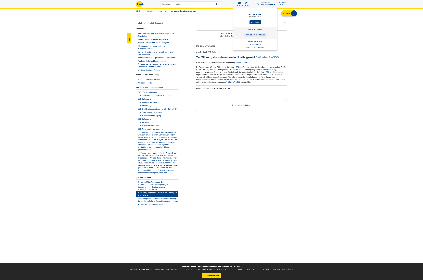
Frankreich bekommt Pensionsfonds (152, 61)
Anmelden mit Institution (255, 35)
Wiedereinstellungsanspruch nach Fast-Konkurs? (157, 58)
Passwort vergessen (255, 41)
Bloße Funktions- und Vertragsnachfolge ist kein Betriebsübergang (156, 34)
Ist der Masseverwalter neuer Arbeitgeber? (154, 43)
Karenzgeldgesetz (145, 83)
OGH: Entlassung (144, 99)
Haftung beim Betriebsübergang (150, 204)
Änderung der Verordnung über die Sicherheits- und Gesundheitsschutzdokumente (157, 65)
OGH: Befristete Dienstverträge (149, 126)
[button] (239, 4)
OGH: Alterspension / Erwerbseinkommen (154, 95)
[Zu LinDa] (140, 4)
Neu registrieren (255, 44)
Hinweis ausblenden (211, 275)
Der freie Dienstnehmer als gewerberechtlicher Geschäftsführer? (155, 53)
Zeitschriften (150, 11)
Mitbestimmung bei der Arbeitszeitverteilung (155, 39)
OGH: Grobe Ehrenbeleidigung (149, 116)
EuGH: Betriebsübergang (147, 92)
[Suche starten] (217, 4)
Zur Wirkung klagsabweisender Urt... (183, 11)
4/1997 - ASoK (163, 11)
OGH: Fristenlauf (144, 122)
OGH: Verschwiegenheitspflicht (150, 112)
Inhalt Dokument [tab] (156, 23)
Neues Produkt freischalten (255, 47)
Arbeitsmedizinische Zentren (149, 70)
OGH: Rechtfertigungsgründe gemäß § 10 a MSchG (158, 109)
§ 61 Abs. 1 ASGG (267, 57)
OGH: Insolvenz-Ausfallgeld (148, 102)
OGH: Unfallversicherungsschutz (150, 129)
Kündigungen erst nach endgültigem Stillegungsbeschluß (152, 47)
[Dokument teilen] (285, 23)
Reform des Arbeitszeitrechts (149, 79)
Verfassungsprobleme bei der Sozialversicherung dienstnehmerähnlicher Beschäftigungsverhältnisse (158, 199)
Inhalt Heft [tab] (142, 23)
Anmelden (255, 22)
